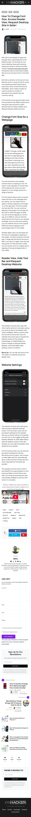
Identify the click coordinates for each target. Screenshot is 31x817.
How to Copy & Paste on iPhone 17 (17, 719)
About (4, 809)
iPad (10, 12)
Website (3, 620)
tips (20, 518)
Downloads (17, 809)
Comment (4, 588)
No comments (24, 693)
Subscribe (15, 666)
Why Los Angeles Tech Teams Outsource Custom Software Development (19, 738)
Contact (9, 809)
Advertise (24, 809)
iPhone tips (6, 518)
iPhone (16, 12)
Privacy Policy (15, 812)
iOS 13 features (7, 512)
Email (3, 612)
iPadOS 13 (13, 515)
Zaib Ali (15, 559)
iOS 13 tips (17, 512)
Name (3, 604)
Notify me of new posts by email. (10, 632)
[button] (2, 2)
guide (4, 510)
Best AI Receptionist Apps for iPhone (19, 728)
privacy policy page (19, 489)
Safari (14, 518)
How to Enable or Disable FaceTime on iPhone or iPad (18, 748)
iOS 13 (17, 510)
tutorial (5, 521)
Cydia (10, 707)
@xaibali (15, 570)
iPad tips (5, 515)
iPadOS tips (22, 515)
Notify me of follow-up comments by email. (12, 628)
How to (4, 12)
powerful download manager (18, 69)
